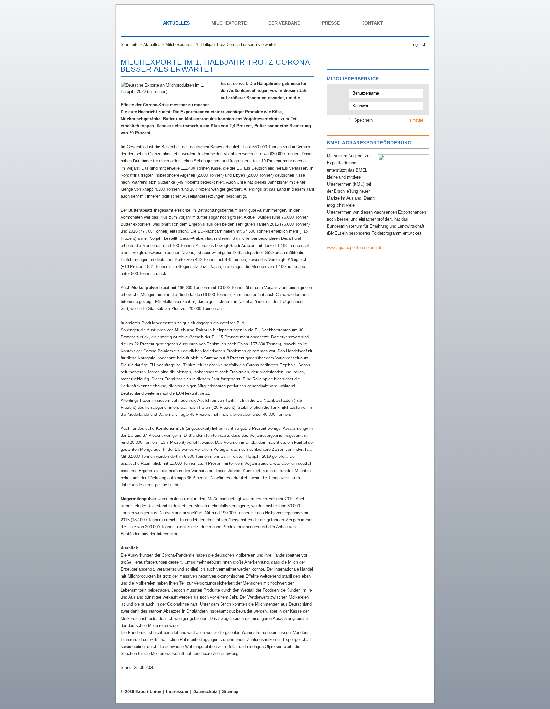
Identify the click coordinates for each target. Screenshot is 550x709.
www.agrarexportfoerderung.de (354, 247)
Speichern (363, 120)
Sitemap (230, 691)
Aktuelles (176, 22)
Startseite (129, 44)
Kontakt (372, 22)
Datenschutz (205, 691)
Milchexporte (229, 22)
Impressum (177, 691)
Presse (331, 22)
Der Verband (284, 22)
